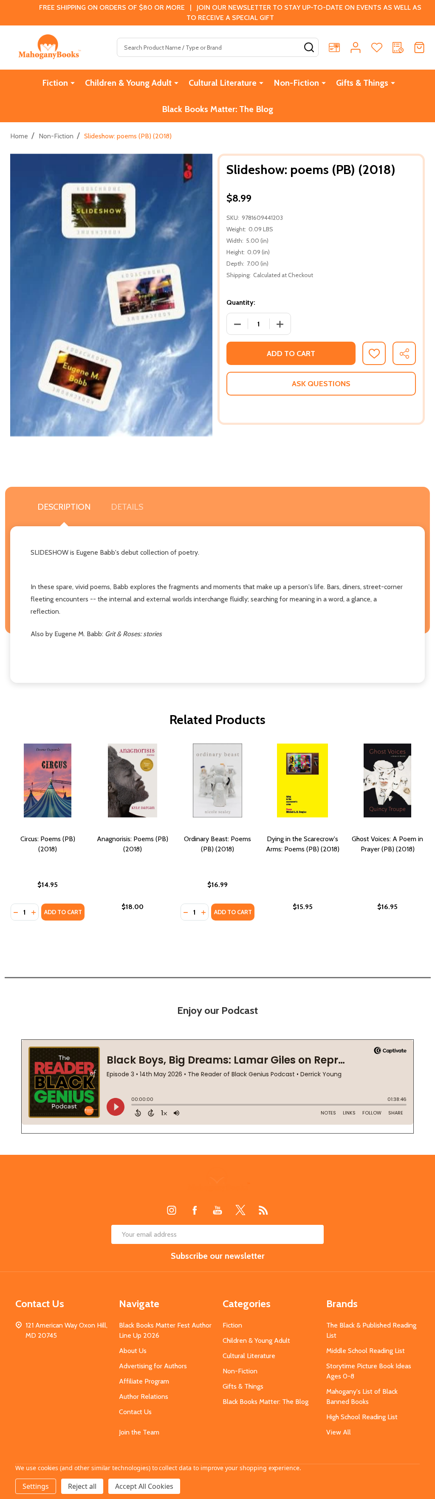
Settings (36, 1486)
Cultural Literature (223, 83)
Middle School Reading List (365, 1351)
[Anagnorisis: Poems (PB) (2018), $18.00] (132, 780)
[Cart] (419, 47)
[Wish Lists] (376, 47)
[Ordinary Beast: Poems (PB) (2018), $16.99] (217, 780)
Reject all (82, 1486)
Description (63, 507)
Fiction (55, 83)
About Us (133, 1351)
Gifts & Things (362, 83)
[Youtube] (217, 1210)
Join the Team (139, 1432)
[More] (73, 83)
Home (19, 136)
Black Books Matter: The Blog (217, 109)
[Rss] (263, 1210)
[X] (240, 1210)
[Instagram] (171, 1210)
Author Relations (143, 1396)
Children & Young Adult (128, 83)
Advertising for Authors (153, 1366)
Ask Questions (321, 383)
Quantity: (240, 302)
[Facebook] (194, 1210)
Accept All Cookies (144, 1486)
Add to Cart (291, 353)
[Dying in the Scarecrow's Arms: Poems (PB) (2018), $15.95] (302, 780)
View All (338, 1432)
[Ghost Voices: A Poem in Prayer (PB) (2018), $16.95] (387, 780)
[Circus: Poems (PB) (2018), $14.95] (48, 780)
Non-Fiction (296, 83)
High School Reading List (362, 1417)
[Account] (355, 47)
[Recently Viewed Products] (398, 47)
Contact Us (135, 1412)
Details (127, 507)
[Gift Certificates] (334, 47)
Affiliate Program (144, 1381)
